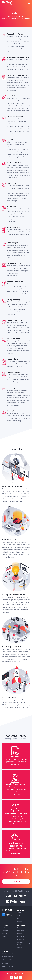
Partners (19, 928)
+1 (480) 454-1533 (8, 953)
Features (4, 928)
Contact (19, 921)
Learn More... (17, 824)
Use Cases (20, 930)
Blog (18, 918)
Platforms (5, 930)
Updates (19, 947)
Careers (19, 915)
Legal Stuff (20, 936)
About (19, 912)
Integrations (5, 933)
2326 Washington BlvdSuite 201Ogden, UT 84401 (7, 963)
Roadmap (20, 939)
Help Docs (20, 933)
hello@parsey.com (7, 956)
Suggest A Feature (20, 943)
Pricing (4, 936)
